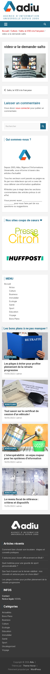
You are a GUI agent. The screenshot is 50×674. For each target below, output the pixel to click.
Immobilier (7, 635)
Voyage (5, 650)
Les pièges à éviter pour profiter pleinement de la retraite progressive (22, 367)
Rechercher (43, 126)
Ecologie (6, 627)
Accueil (7, 284)
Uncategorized (8, 646)
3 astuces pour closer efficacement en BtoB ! (23, 558)
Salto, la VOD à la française (19, 90)
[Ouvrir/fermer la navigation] (5, 24)
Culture (5, 624)
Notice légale (8, 599)
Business (6, 620)
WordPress (36, 669)
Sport (4, 642)
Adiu (32, 662)
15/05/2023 (9, 506)
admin (19, 374)
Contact (5, 596)
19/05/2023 (9, 374)
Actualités (6, 612)
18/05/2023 (9, 418)
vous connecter (23, 108)
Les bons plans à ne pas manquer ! (25, 328)
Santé (4, 639)
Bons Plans (10, 357)
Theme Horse (29, 666)
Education (6, 631)
